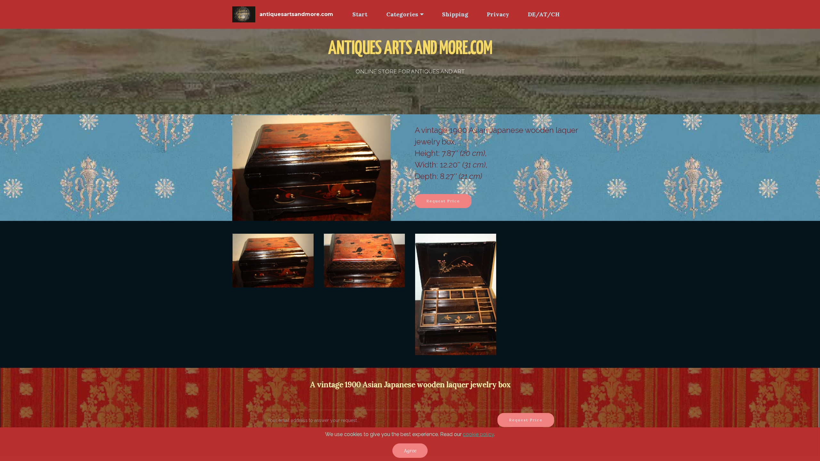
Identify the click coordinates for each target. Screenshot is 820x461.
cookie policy (478, 434)
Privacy (498, 14)
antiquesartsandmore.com (296, 14)
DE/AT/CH (544, 14)
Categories (402, 14)
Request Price (443, 200)
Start (359, 14)
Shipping (455, 14)
